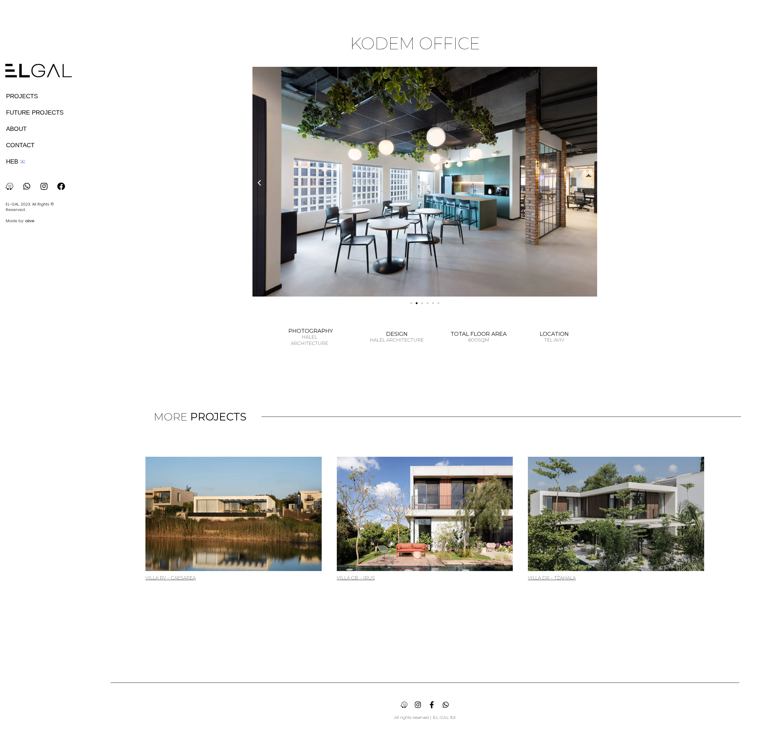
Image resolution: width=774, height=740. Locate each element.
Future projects (34, 112)
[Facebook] (61, 186)
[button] (259, 182)
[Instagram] (44, 186)
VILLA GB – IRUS (356, 578)
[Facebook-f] (432, 705)
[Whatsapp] (26, 186)
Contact (20, 145)
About (16, 128)
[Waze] (9, 186)
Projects (22, 96)
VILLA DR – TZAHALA (552, 578)
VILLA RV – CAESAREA (170, 578)
